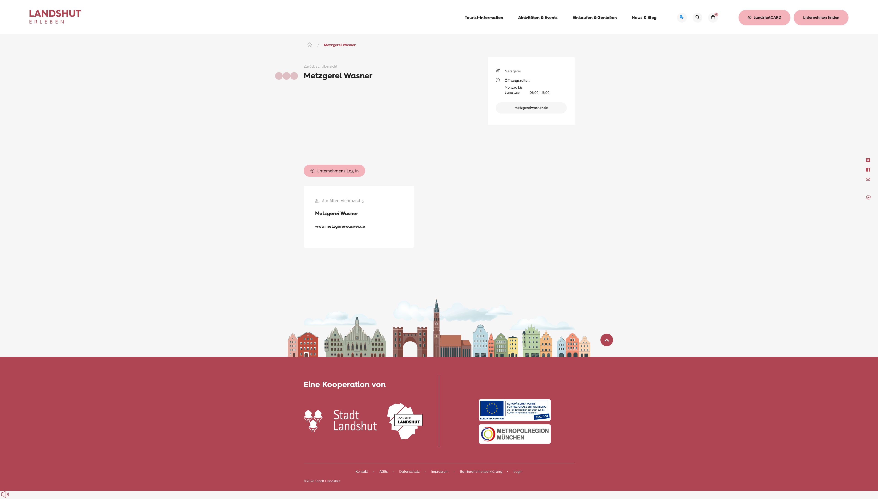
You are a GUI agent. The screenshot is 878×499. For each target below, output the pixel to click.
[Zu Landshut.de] (340, 420)
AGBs (383, 472)
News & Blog (644, 17)
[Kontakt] (868, 179)
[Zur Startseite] (55, 17)
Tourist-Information (484, 17)
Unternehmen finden (821, 17)
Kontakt (362, 472)
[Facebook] (868, 170)
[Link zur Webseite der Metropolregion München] (515, 434)
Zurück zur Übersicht (320, 66)
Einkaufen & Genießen (595, 17)
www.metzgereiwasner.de (340, 226)
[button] (868, 197)
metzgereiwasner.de (531, 108)
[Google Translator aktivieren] (682, 18)
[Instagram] (868, 160)
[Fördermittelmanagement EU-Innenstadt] (515, 410)
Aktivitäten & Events (538, 17)
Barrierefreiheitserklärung (481, 472)
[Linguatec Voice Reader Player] (15, 494)
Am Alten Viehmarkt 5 (343, 200)
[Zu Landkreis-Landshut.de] (405, 420)
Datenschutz (409, 472)
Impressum (440, 472)
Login (518, 472)
